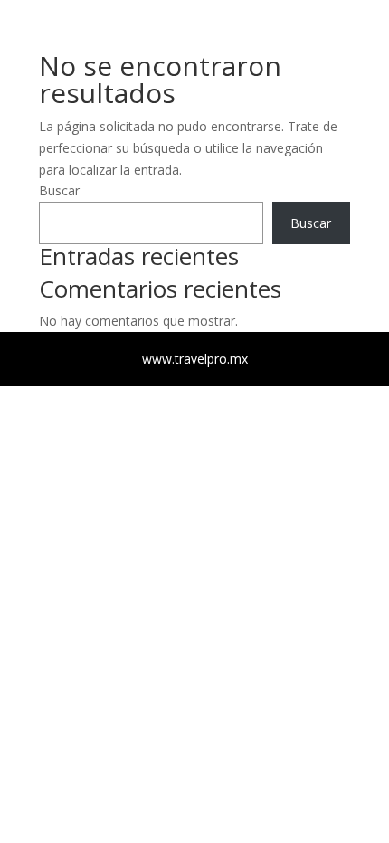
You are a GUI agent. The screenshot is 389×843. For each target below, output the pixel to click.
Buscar (310, 223)
